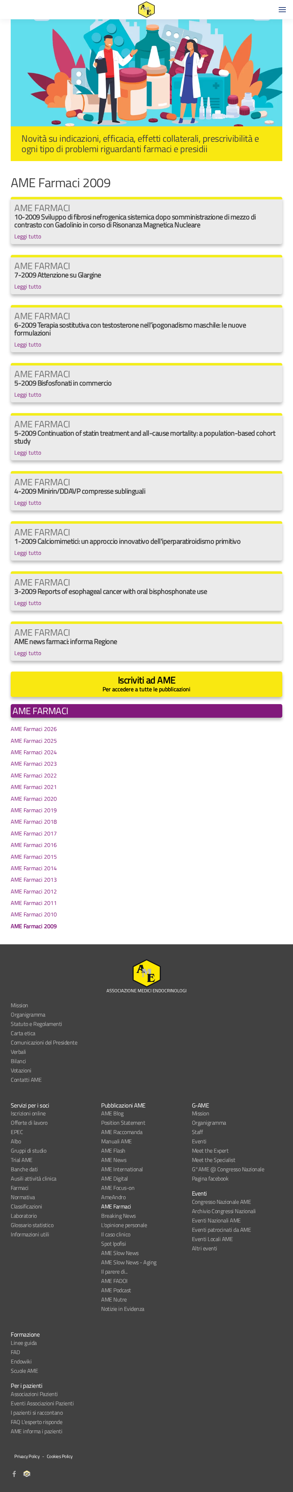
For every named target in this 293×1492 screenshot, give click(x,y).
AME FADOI (114, 1281)
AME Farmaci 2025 (34, 740)
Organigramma (28, 1014)
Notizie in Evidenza (122, 1308)
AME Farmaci (116, 1206)
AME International (122, 1169)
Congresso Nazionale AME (221, 1201)
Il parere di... (114, 1271)
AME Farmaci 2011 (34, 902)
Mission (19, 1005)
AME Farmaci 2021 (34, 787)
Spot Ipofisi (113, 1243)
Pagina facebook (210, 1178)
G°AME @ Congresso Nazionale (228, 1169)
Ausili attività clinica (33, 1178)
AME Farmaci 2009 (34, 926)
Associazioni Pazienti (34, 1394)
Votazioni (21, 1070)
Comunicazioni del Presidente (44, 1042)
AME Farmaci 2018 (34, 821)
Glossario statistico (32, 1225)
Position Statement (123, 1122)
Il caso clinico (115, 1234)
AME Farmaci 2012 (34, 891)
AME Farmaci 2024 (34, 752)
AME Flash (113, 1150)
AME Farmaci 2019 (34, 810)
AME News (113, 1160)
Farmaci (20, 1187)
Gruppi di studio (28, 1150)
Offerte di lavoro (29, 1122)
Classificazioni (26, 1206)
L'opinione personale (124, 1225)
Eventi (199, 1141)
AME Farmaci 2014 (34, 868)
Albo (16, 1141)
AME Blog (112, 1113)
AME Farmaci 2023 (34, 763)
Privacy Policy (26, 1456)
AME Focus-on (117, 1187)
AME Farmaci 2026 (34, 729)
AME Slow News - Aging (129, 1262)
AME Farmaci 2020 (34, 798)
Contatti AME (26, 1079)
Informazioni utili (30, 1234)
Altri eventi (204, 1248)
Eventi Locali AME (212, 1239)
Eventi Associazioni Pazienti (42, 1403)
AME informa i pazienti (36, 1431)
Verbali (18, 1051)
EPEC (17, 1132)
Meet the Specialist (213, 1160)
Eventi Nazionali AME (216, 1220)
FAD (15, 1352)
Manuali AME (116, 1141)
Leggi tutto (27, 236)
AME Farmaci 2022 (34, 775)
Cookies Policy (60, 1456)
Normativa (23, 1197)
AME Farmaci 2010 (34, 914)
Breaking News (118, 1215)
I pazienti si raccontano (37, 1412)
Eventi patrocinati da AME (221, 1229)
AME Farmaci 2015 (34, 856)
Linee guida (24, 1342)
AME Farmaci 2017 (34, 833)
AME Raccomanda (121, 1132)
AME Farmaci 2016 (34, 845)
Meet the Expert (210, 1150)
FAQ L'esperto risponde (36, 1422)
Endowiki (21, 1361)
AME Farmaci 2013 (34, 879)
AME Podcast (116, 1290)
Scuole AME (24, 1370)
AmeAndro (113, 1197)
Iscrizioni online (28, 1113)
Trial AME (22, 1160)
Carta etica (23, 1033)
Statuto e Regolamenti (36, 1023)
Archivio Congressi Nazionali (224, 1211)
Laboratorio (24, 1215)
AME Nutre (114, 1299)
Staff (197, 1132)
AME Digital (114, 1178)
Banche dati (24, 1169)
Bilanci (18, 1061)
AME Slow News (120, 1253)
